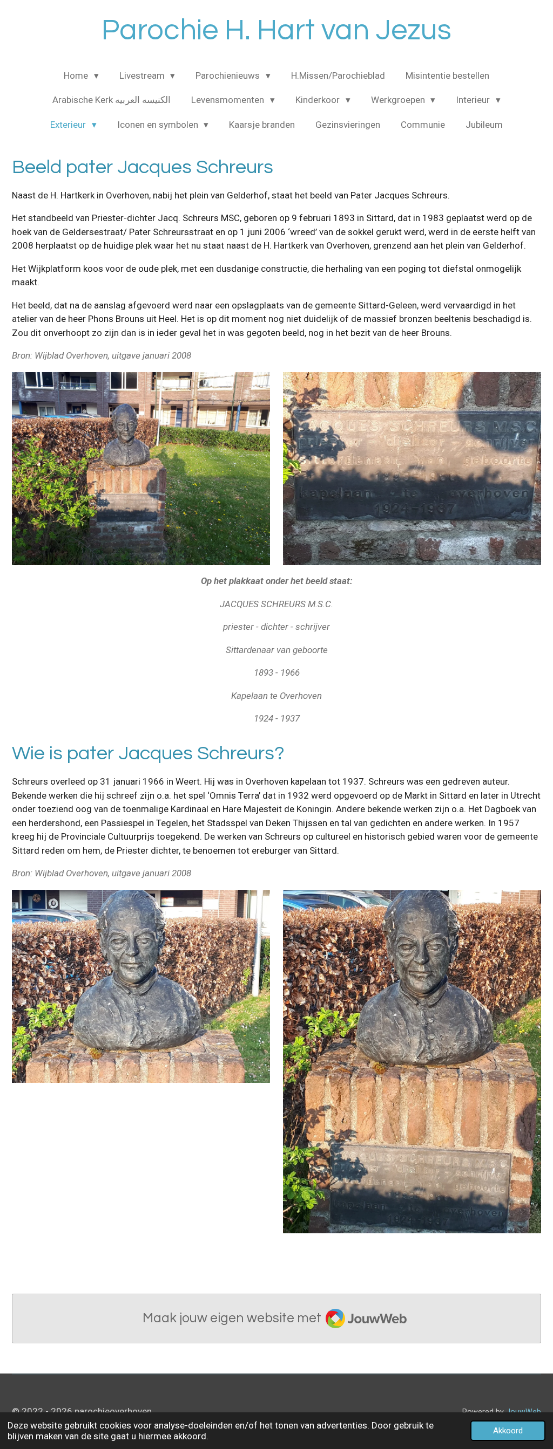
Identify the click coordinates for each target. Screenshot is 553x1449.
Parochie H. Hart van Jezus (276, 30)
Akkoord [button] (508, 1431)
